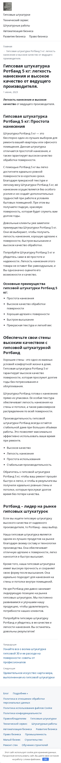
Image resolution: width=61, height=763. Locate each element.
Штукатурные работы (16, 25)
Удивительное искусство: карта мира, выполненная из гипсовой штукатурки (29, 673)
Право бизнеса (38, 36)
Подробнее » (20, 693)
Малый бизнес (11, 739)
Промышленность (36, 734)
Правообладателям (14, 718)
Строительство (33, 739)
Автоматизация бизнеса (18, 31)
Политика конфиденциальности (22, 713)
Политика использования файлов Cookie (27, 708)
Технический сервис (15, 20)
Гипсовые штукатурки (16, 14)
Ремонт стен (10, 745)
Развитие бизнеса (14, 36)
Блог (6, 693)
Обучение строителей (35, 745)
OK (45, 759)
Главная (7, 46)
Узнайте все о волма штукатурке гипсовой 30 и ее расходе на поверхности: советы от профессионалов (24, 653)
